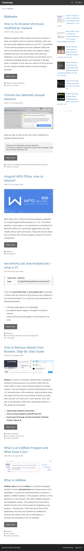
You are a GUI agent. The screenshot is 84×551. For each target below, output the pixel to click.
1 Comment (10, 338)
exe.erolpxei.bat (32, 335)
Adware (9, 164)
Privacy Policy (68, 548)
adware (12, 436)
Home (4, 8)
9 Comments (10, 254)
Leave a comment (12, 85)
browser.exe (10, 335)
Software (45, 164)
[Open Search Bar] (72, 2)
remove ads (20, 436)
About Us (78, 548)
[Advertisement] (68, 143)
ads (7, 436)
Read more (10, 76)
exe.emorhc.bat (21, 335)
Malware (22, 83)
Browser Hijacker (12, 83)
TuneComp (7, 2)
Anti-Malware (17, 164)
